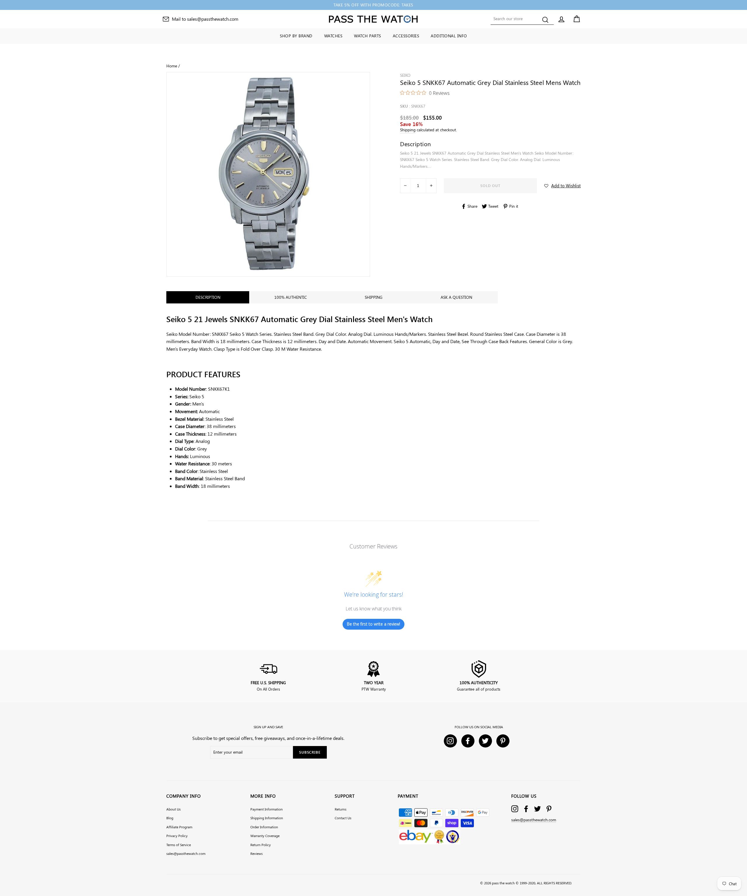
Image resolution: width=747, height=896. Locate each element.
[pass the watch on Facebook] (526, 809)
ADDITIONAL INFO (449, 36)
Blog (169, 817)
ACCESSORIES (406, 36)
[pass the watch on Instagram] (514, 809)
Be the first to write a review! (373, 624)
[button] (562, 185)
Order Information (264, 827)
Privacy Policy (177, 835)
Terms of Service (178, 844)
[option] (373, 5)
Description (208, 297)
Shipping (408, 129)
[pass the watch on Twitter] (537, 809)
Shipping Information (266, 817)
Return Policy (260, 844)
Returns (340, 809)
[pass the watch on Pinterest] (548, 809)
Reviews (256, 853)
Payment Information (266, 809)
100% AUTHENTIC (290, 297)
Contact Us (343, 817)
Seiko (405, 75)
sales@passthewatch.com (185, 853)
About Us (173, 809)
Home (171, 65)
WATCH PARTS (367, 36)
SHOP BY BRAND (296, 36)
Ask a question (456, 297)
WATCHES (333, 36)
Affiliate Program (179, 827)
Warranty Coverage (265, 835)
